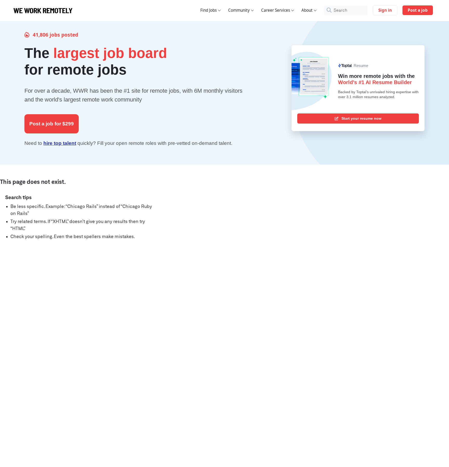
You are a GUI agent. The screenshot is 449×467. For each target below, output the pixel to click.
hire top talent (59, 143)
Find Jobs (208, 10)
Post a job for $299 (51, 123)
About (307, 10)
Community (239, 10)
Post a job (418, 10)
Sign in (385, 10)
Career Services (275, 10)
